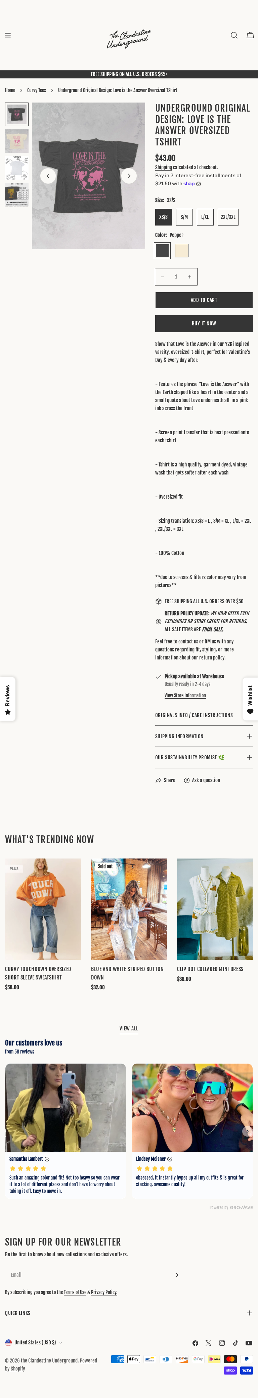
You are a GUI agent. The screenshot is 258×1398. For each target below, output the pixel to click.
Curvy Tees (36, 90)
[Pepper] (162, 251)
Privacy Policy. (104, 1292)
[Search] (234, 35)
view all (129, 1028)
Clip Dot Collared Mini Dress (210, 969)
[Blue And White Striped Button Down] (129, 909)
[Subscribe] (176, 1275)
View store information (185, 695)
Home (10, 90)
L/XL (205, 217)
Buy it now (204, 323)
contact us (188, 641)
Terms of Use (75, 1292)
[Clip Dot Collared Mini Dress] (215, 909)
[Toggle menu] (7, 35)
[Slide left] (48, 176)
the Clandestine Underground (49, 1360)
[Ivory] (182, 251)
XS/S (163, 217)
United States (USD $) (35, 1342)
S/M (184, 217)
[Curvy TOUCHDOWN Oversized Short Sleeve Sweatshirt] (43, 909)
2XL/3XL (228, 217)
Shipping (163, 167)
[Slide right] (129, 176)
